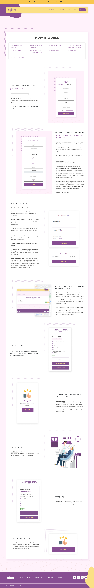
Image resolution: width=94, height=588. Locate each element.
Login (74, 9)
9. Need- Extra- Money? (18, 57)
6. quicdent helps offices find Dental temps (36, 52)
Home (44, 9)
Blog (68, 9)
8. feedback (72, 50)
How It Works (52, 9)
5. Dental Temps (16, 50)
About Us (29, 577)
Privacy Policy (50, 577)
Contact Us (62, 9)
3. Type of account (55, 45)
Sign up (82, 10)
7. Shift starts (54, 50)
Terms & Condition (39, 577)
